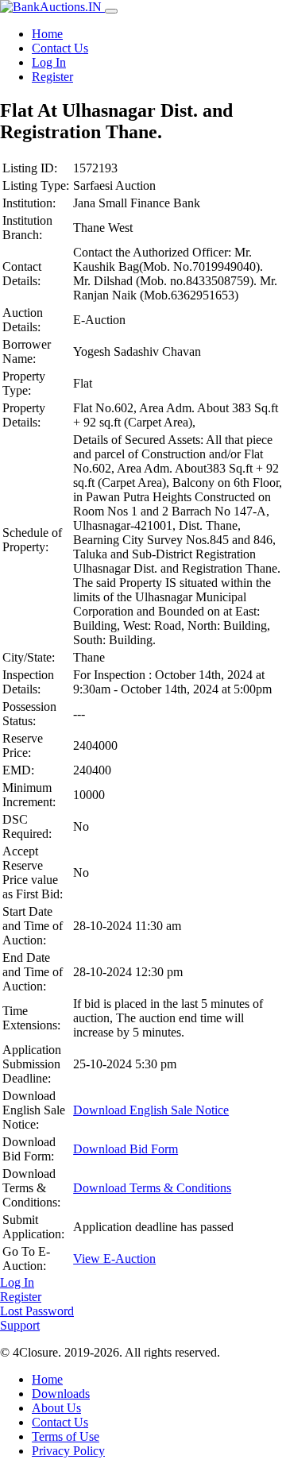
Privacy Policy (68, 1450)
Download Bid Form (125, 1149)
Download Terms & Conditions (152, 1188)
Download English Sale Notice (151, 1110)
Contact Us (60, 48)
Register (52, 76)
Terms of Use (65, 1436)
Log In (49, 62)
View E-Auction (114, 1258)
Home (47, 34)
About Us (56, 1408)
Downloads (61, 1393)
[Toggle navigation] (111, 11)
